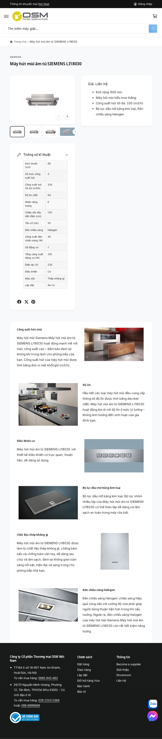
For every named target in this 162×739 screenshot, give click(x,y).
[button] (6, 16)
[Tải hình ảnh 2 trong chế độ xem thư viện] (34, 131)
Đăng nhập (145, 4)
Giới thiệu (122, 670)
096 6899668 (30, 705)
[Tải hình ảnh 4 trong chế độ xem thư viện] (67, 131)
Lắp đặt (82, 675)
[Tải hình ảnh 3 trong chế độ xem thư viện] (50, 131)
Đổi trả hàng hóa (88, 680)
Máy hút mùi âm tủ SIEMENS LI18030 (53, 41)
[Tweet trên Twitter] (26, 301)
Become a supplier (128, 664)
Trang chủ (20, 41)
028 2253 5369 (48, 700)
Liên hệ (121, 680)
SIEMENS (15, 57)
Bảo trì (81, 691)
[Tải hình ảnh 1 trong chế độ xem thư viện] (17, 131)
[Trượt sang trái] (59, 116)
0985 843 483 (48, 678)
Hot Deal (43, 4)
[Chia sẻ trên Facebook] (19, 301)
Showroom (123, 675)
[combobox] (81, 28)
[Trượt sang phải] (67, 116)
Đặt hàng (83, 664)
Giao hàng (84, 670)
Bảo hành (83, 686)
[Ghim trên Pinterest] (33, 301)
